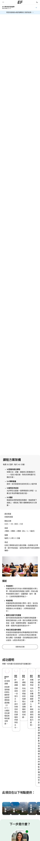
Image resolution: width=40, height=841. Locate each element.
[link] (8, 7)
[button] (3, 2)
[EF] (20, 2)
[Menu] (36, 7)
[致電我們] (37, 2)
